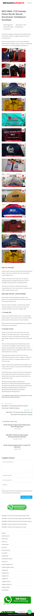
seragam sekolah (6, 587)
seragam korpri (5, 573)
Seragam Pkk (5, 578)
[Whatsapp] (29, 612)
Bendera (4, 533)
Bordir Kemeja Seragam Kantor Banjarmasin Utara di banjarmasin (17, 425)
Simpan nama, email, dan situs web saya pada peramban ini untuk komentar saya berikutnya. (17, 492)
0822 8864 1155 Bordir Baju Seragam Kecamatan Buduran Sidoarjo (17, 436)
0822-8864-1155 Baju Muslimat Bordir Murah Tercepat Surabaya (17, 521)
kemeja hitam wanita (15, 397)
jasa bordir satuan (8, 27)
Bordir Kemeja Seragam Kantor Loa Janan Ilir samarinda (17, 446)
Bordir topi (4, 541)
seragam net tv (5, 576)
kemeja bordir (19, 27)
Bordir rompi (5, 538)
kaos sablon (4, 553)
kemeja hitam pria (6, 397)
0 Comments (6, 29)
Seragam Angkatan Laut (7, 564)
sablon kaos (4, 561)
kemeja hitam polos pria (26, 395)
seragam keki (5, 570)
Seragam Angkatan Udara (8, 567)
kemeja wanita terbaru (7, 558)
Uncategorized (5, 590)
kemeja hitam (7, 395)
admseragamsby (7, 25)
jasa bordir (4, 547)
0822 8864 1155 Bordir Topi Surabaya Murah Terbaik (14, 527)
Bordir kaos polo (5, 536)
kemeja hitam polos (15, 395)
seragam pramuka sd (7, 584)
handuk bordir (5, 544)
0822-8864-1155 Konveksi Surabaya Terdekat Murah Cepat (15, 515)
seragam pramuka (6, 581)
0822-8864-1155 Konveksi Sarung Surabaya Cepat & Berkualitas (16, 518)
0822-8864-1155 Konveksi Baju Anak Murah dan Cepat (14, 524)
